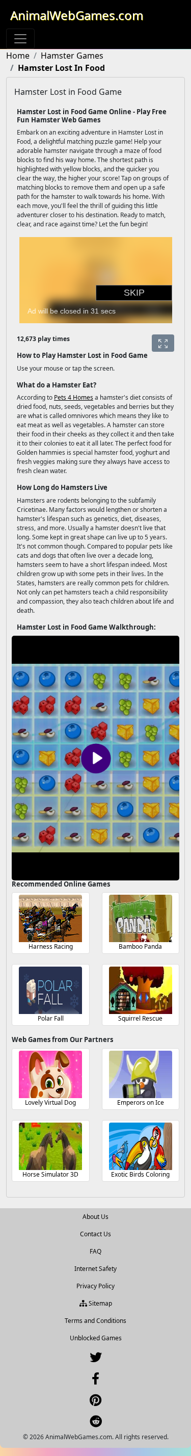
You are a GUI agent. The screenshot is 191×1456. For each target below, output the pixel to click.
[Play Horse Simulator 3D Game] (50, 1146)
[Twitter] (96, 1359)
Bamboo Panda (140, 946)
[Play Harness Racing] (50, 918)
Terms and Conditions (95, 1320)
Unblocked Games (96, 1338)
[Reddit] (96, 1423)
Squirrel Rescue (140, 1018)
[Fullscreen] (163, 343)
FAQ (95, 1251)
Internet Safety (95, 1268)
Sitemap (99, 1303)
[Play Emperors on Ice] (140, 1074)
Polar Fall (51, 1018)
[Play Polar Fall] (50, 990)
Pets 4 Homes (73, 397)
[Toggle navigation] (20, 39)
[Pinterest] (95, 1402)
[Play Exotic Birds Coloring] (140, 1146)
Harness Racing (51, 946)
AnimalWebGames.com (76, 15)
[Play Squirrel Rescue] (140, 990)
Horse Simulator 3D (50, 1174)
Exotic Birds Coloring (140, 1174)
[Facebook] (95, 1380)
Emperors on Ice (140, 1102)
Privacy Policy (95, 1286)
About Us (95, 1216)
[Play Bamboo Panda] (140, 918)
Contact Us (95, 1234)
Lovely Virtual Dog (50, 1102)
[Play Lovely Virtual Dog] (50, 1074)
